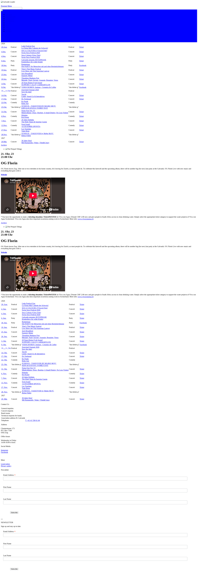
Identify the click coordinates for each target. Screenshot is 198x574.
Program (4, 6)
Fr (2, 39)
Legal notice (5, 464)
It (1, 41)
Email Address (9, 475)
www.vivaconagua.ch (86, 219)
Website (4, 175)
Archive (8, 31)
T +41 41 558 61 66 (32, 420)
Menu (10, 6)
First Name (7, 487)
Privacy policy (6, 466)
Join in (8, 23)
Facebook (82, 65)
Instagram (4, 450)
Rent (7, 25)
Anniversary (10, 19)
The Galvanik (10, 17)
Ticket (81, 47)
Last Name (7, 499)
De (2, 35)
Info (7, 27)
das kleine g (10, 21)
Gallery (8, 29)
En (2, 37)
